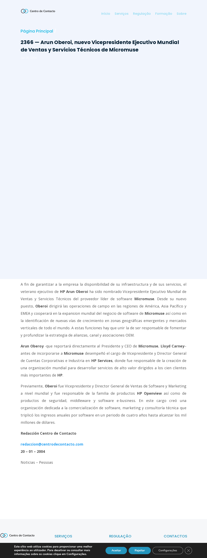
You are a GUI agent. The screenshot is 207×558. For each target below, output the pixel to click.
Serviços (122, 14)
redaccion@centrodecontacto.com (52, 444)
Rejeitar (140, 550)
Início (105, 14)
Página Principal (37, 31)
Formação (163, 14)
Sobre (181, 14)
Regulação (142, 14)
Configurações (167, 550)
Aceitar (116, 550)
